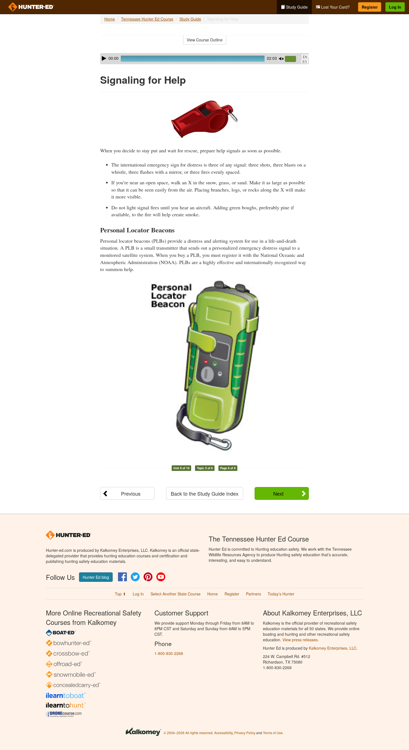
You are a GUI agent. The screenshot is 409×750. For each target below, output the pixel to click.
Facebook (122, 576)
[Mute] (281, 58)
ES (304, 62)
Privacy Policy (244, 732)
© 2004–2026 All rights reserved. (188, 732)
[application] (204, 58)
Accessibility (223, 732)
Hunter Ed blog (96, 577)
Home (109, 19)
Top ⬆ (120, 594)
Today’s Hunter (281, 594)
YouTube (160, 576)
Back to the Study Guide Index (204, 493)
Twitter (135, 576)
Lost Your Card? (335, 7)
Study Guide (296, 7)
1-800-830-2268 (168, 653)
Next (278, 493)
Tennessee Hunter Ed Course (147, 19)
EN (305, 57)
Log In (395, 7)
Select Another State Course (176, 594)
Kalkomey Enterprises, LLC (332, 648)
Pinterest (148, 576)
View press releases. (300, 639)
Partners (253, 594)
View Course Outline (205, 40)
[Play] (104, 58)
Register (370, 7)
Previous (131, 493)
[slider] (292, 59)
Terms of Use (273, 732)
